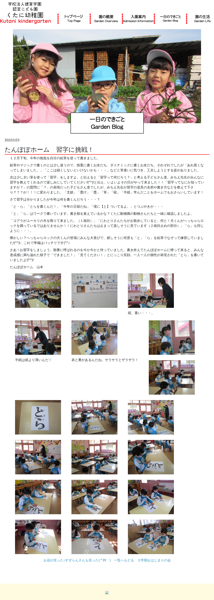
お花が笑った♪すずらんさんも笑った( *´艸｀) (77, 560)
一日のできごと (170, 18)
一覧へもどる (124, 560)
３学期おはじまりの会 (154, 560)
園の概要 (106, 18)
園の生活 (202, 18)
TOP (74, 18)
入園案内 (138, 18)
